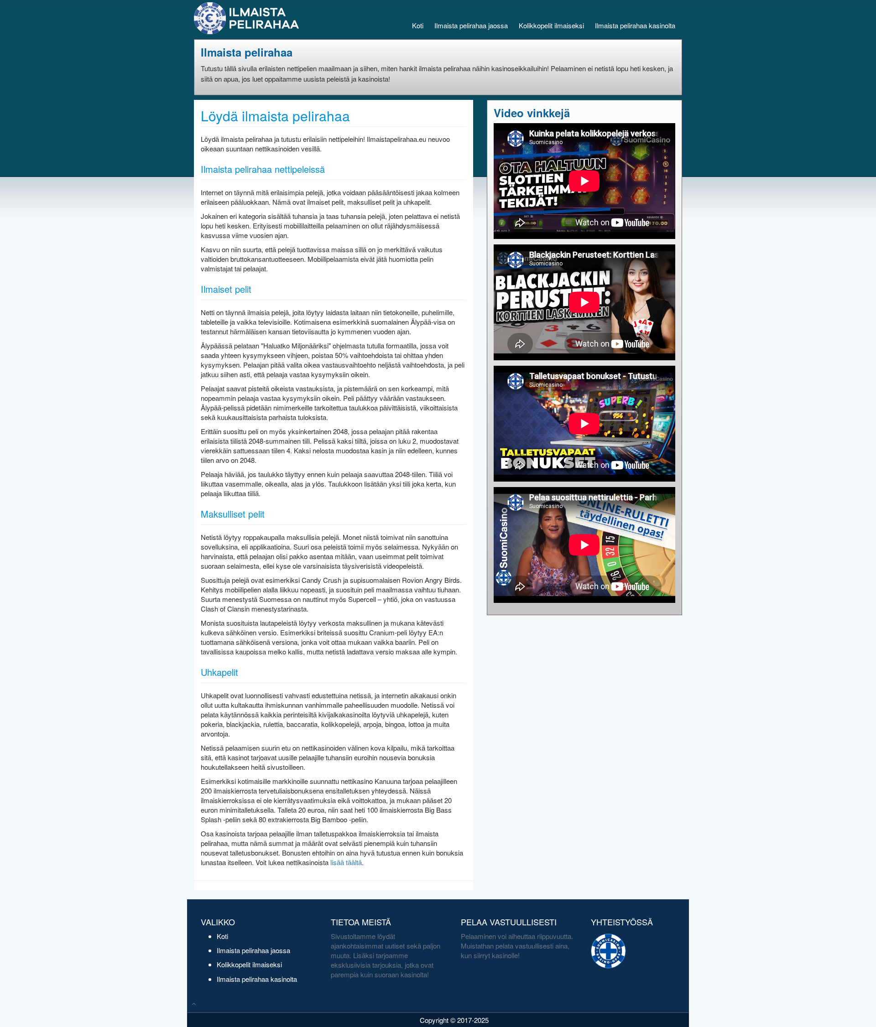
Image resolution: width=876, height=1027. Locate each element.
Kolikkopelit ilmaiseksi (551, 25)
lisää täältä (346, 862)
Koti (417, 25)
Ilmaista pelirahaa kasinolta (635, 25)
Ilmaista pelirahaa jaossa (471, 25)
